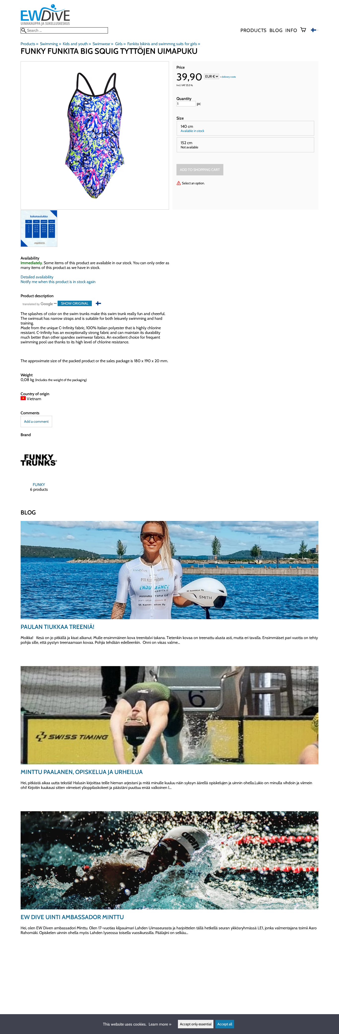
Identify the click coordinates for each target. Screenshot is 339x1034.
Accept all (224, 1024)
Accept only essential (195, 1024)
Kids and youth (77, 43)
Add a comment (36, 421)
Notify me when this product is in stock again (58, 281)
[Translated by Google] (38, 303)
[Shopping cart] (305, 30)
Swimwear (103, 43)
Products (253, 30)
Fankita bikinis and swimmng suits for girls (163, 43)
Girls (120, 43)
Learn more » (160, 1024)
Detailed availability (37, 277)
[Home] (45, 25)
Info (291, 30)
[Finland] (314, 30)
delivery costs (229, 76)
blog (276, 30)
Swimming (50, 43)
